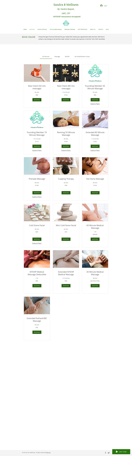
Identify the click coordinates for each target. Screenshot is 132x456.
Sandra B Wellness (66, 4)
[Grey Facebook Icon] (105, 452)
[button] (36, 99)
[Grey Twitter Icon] (108, 452)
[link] (45, 56)
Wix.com (48, 452)
